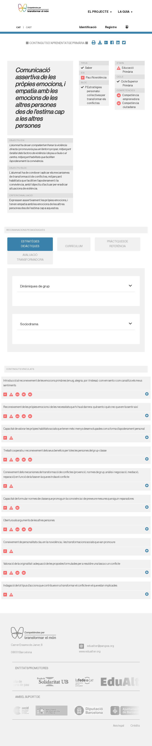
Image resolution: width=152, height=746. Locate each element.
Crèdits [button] (135, 725)
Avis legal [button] (118, 725)
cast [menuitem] (29, 27)
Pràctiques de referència (117, 244)
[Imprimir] (93, 43)
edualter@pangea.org (100, 646)
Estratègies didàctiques (30, 244)
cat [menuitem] (18, 27)
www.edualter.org (90, 651)
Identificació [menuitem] (87, 27)
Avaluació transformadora (30, 257)
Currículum (74, 246)
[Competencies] (31, 8)
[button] (112, 12)
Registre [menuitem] (111, 27)
